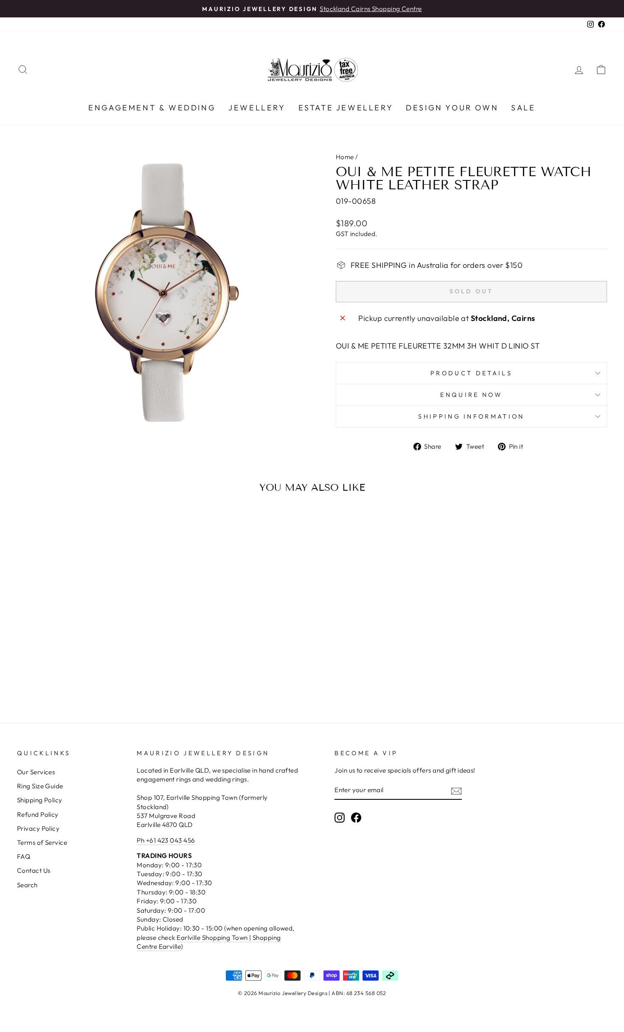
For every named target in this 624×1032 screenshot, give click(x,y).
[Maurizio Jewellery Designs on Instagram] (339, 818)
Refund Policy (38, 814)
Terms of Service (42, 842)
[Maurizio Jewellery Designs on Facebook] (356, 818)
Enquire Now (471, 395)
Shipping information (471, 416)
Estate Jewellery (346, 107)
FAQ (23, 856)
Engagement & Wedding (152, 107)
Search (27, 885)
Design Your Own (452, 107)
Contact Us (34, 870)
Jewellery (256, 107)
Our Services (36, 772)
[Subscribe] (456, 790)
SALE (523, 107)
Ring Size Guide (40, 786)
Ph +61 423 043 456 (166, 840)
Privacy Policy (38, 828)
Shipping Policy (39, 800)
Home (345, 157)
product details (471, 373)
